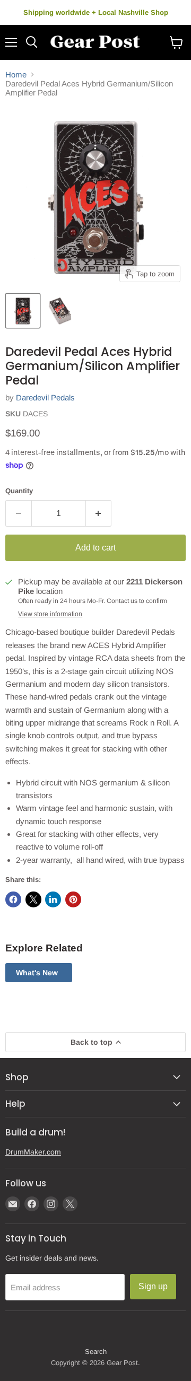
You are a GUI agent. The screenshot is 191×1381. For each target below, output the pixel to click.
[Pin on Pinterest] (73, 899)
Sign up (153, 1286)
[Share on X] (33, 899)
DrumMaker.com (33, 1152)
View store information (50, 614)
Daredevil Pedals (45, 397)
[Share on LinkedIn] (53, 899)
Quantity (19, 491)
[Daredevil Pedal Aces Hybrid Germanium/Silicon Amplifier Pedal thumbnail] (23, 311)
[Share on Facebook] (13, 899)
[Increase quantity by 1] (99, 513)
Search (96, 1352)
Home (16, 74)
